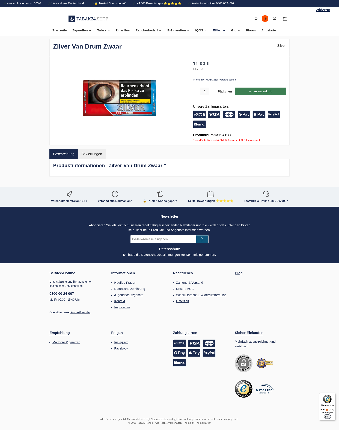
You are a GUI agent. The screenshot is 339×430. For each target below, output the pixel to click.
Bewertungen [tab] (91, 154)
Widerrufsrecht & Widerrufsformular (201, 295)
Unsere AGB (185, 289)
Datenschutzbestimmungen (160, 254)
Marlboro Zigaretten (66, 342)
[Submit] (202, 239)
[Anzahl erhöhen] (213, 91)
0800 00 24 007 (61, 293)
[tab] (63, 154)
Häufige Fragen (125, 282)
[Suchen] (255, 18)
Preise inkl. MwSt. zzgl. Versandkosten (214, 79)
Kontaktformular (80, 312)
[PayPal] (273, 114)
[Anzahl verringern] (196, 91)
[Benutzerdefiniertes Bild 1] (265, 363)
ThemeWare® (203, 422)
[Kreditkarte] (222, 114)
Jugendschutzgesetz (128, 295)
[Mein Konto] (274, 18)
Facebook (121, 348)
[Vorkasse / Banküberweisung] (199, 114)
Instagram (121, 342)
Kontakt (119, 301)
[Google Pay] (244, 114)
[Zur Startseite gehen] (88, 19)
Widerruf (319, 3)
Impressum (122, 307)
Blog (239, 273)
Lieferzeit (182, 301)
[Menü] (333, 395)
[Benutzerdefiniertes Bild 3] (265, 389)
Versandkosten (159, 419)
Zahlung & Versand (189, 282)
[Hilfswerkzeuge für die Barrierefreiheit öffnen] (265, 18)
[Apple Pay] (259, 114)
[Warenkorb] (285, 18)
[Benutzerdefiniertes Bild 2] (243, 389)
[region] (119, 98)
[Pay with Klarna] (199, 124)
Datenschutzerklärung (129, 289)
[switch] (327, 416)
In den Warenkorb (260, 91)
